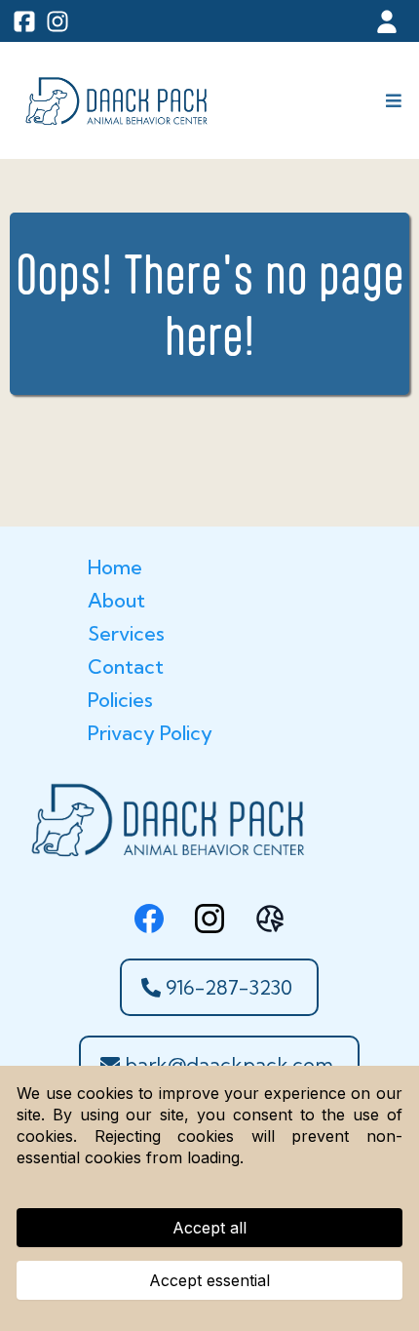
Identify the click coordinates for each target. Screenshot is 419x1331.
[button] (390, 101)
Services (126, 633)
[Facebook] (149, 918)
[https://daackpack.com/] (115, 100)
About (116, 600)
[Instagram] (209, 918)
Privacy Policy (150, 733)
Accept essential (209, 1280)
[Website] (270, 918)
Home (115, 567)
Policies (120, 699)
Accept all (209, 1227)
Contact (126, 666)
